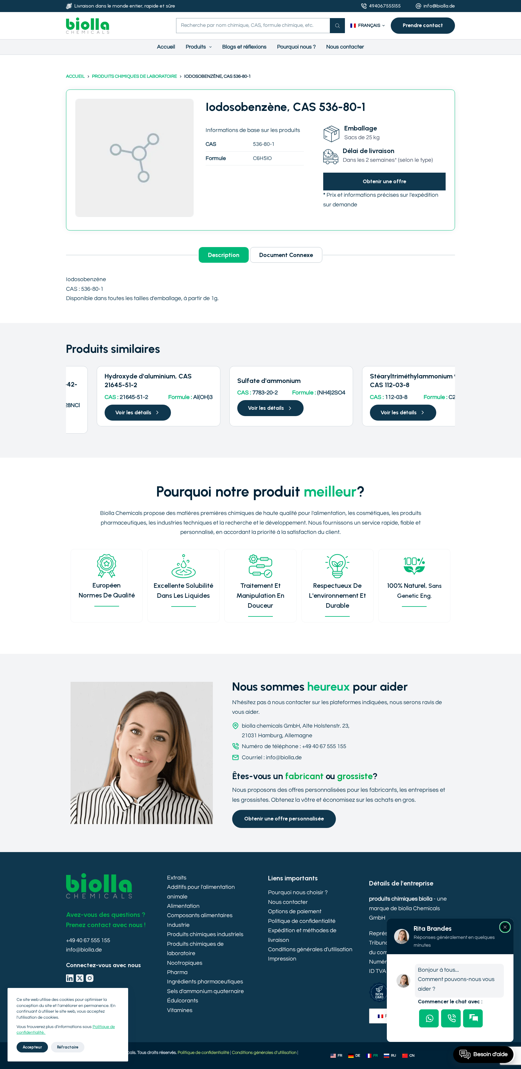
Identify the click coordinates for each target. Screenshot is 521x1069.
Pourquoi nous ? (296, 47)
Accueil (166, 47)
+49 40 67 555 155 (88, 940)
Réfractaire (67, 1047)
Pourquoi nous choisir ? (298, 892)
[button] (367, 26)
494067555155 (385, 6)
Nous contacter (345, 47)
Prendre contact (423, 25)
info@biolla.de (439, 6)
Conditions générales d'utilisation (310, 949)
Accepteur (32, 1047)
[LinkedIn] (70, 978)
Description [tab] (223, 255)
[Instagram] (89, 978)
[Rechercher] (337, 25)
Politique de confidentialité (302, 921)
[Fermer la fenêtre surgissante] (505, 927)
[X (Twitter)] (80, 978)
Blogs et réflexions (244, 47)
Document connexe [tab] (286, 255)
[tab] (429, 1018)
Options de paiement (294, 911)
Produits (196, 47)
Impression (282, 959)
